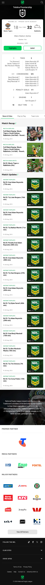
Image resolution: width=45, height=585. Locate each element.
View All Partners (22, 532)
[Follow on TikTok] (29, 542)
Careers (9, 572)
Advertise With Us (32, 572)
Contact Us (21, 572)
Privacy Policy (27, 567)
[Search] (42, 2)
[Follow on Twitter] (37, 542)
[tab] (7, 116)
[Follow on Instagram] (41, 542)
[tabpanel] (22, 254)
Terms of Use (17, 567)
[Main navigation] (3, 2)
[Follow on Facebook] (33, 542)
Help (15, 572)
